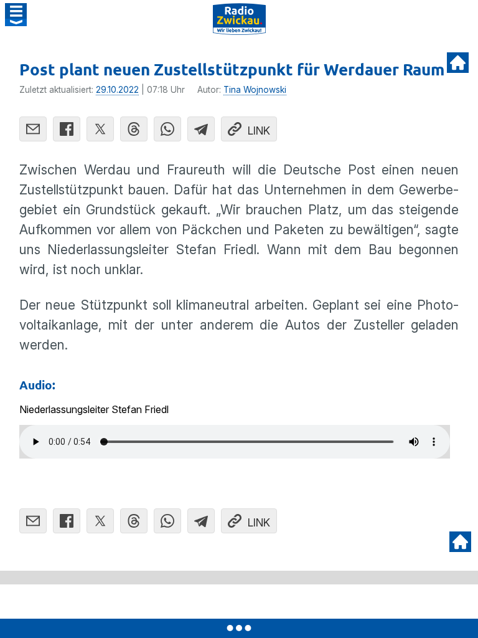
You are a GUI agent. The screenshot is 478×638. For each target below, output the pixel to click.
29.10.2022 (117, 90)
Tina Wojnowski (254, 90)
